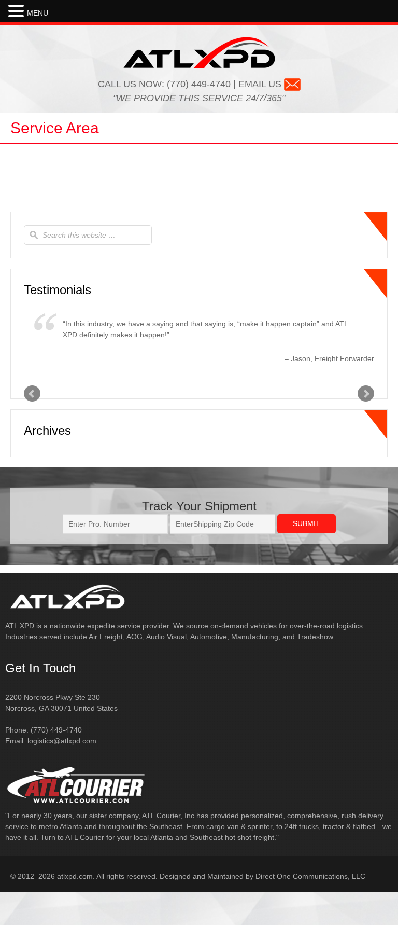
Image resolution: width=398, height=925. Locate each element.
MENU (37, 13)
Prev (32, 393)
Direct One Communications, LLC (310, 876)
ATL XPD (199, 52)
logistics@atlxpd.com (61, 741)
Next (366, 393)
